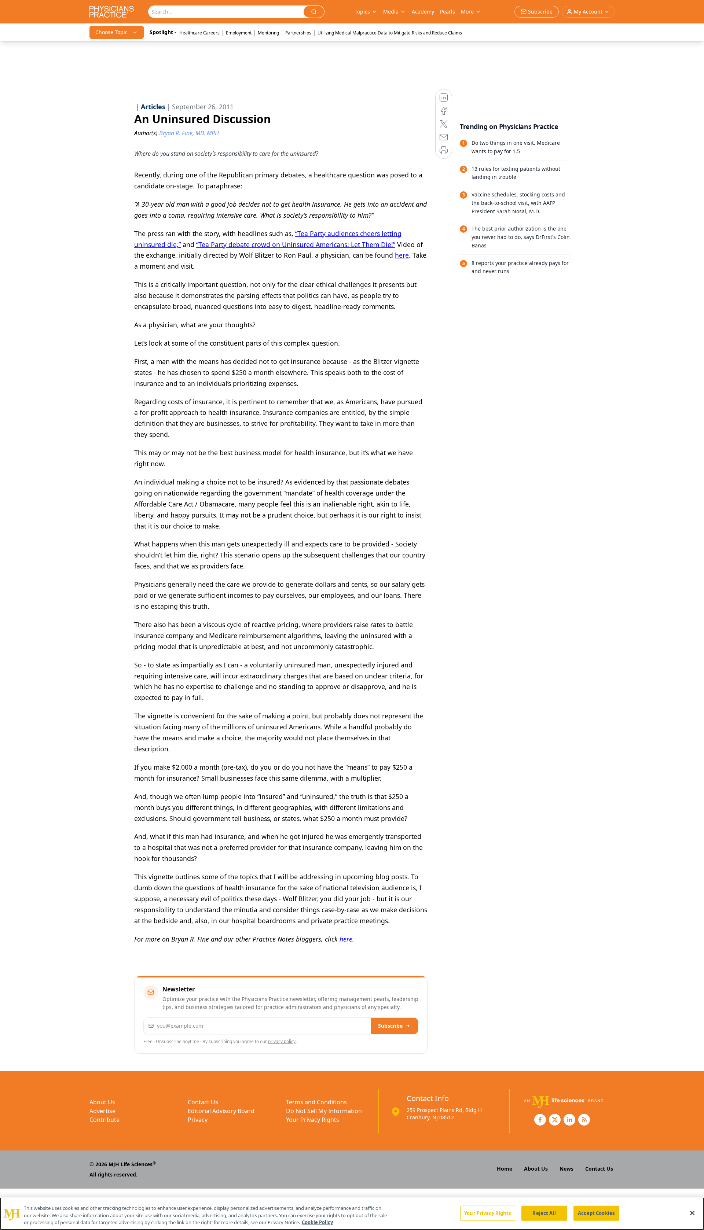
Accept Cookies (596, 1212)
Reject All (544, 1212)
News (566, 1168)
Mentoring (268, 33)
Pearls (447, 11)
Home (504, 1168)
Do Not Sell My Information (324, 1111)
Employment (239, 33)
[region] (352, 1213)
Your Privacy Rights (312, 1120)
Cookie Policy (317, 1222)
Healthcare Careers (199, 33)
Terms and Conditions (316, 1102)
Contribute (104, 1120)
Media (391, 11)
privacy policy (282, 1041)
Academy (423, 11)
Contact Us (203, 1102)
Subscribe (390, 1025)
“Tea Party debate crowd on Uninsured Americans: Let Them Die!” (295, 244)
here (402, 255)
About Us (102, 1102)
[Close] (692, 1213)
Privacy (198, 1120)
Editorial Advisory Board (221, 1111)
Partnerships (298, 33)
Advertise (102, 1111)
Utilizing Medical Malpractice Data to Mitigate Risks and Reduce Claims (390, 33)
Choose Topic (111, 32)
